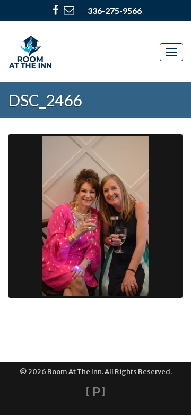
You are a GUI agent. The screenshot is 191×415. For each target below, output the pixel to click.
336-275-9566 (115, 10)
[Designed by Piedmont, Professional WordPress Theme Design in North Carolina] (95, 391)
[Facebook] (55, 10)
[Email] (69, 10)
